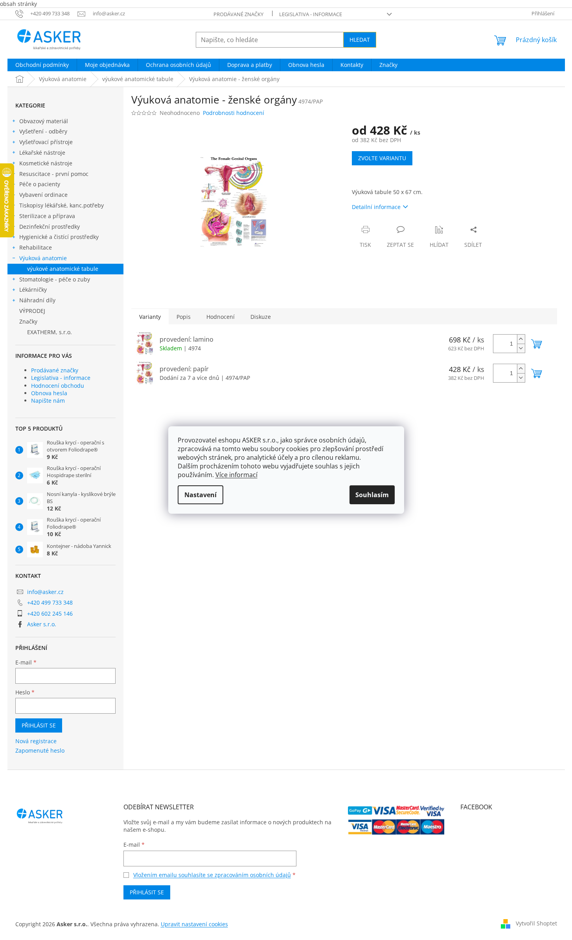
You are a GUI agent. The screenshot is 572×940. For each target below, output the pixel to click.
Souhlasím (372, 494)
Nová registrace (36, 741)
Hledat (359, 39)
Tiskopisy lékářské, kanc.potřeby (61, 205)
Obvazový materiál (43, 121)
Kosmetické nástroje (45, 163)
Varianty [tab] (150, 316)
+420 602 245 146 (50, 613)
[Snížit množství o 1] (521, 348)
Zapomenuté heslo (39, 750)
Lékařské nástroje (42, 152)
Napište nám (48, 400)
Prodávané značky (238, 14)
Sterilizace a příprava (47, 216)
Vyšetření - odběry (43, 131)
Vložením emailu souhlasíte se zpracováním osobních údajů (212, 875)
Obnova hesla (49, 393)
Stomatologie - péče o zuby (54, 279)
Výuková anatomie (43, 258)
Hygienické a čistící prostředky (59, 237)
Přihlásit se (39, 725)
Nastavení (200, 494)
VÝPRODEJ (32, 311)
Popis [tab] (184, 316)
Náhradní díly (37, 300)
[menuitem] (42, 65)
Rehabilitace (35, 247)
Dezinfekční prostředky (49, 226)
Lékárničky (33, 289)
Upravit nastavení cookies (194, 924)
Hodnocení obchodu (57, 385)
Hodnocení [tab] (220, 316)
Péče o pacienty (39, 184)
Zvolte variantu (382, 158)
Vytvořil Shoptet (536, 923)
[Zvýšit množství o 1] (521, 339)
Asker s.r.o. (41, 624)
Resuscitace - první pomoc (53, 174)
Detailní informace (376, 207)
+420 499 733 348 (50, 602)
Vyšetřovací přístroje (46, 142)
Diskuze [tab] (260, 316)
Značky (28, 321)
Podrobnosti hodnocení (233, 113)
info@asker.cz (45, 592)
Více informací (236, 474)
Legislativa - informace (310, 14)
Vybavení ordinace (43, 194)
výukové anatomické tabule (62, 268)
